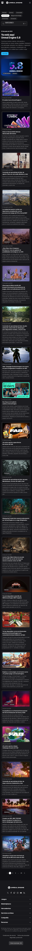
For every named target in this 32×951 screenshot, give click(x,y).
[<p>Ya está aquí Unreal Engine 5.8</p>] (16, 53)
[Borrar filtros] (23, 23)
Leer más (4, 53)
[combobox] (13, 24)
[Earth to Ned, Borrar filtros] (13, 22)
